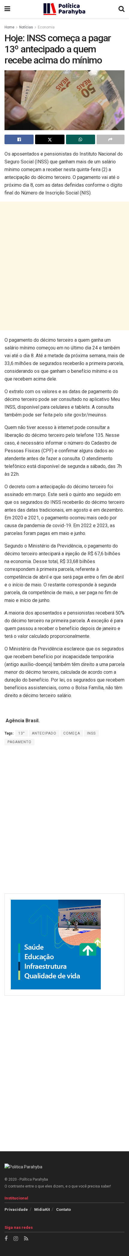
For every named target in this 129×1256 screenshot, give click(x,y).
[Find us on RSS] (26, 1238)
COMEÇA (71, 733)
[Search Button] (121, 9)
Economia (46, 27)
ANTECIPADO (44, 733)
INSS (91, 733)
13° (21, 733)
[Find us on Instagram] (16, 1238)
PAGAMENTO (20, 742)
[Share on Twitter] (49, 139)
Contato (63, 1209)
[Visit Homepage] (65, 9)
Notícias (26, 27)
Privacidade (16, 1209)
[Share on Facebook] (19, 139)
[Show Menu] (7, 9)
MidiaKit (42, 1209)
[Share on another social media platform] (110, 139)
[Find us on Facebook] (6, 1238)
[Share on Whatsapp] (80, 139)
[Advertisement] (64, 266)
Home (9, 27)
